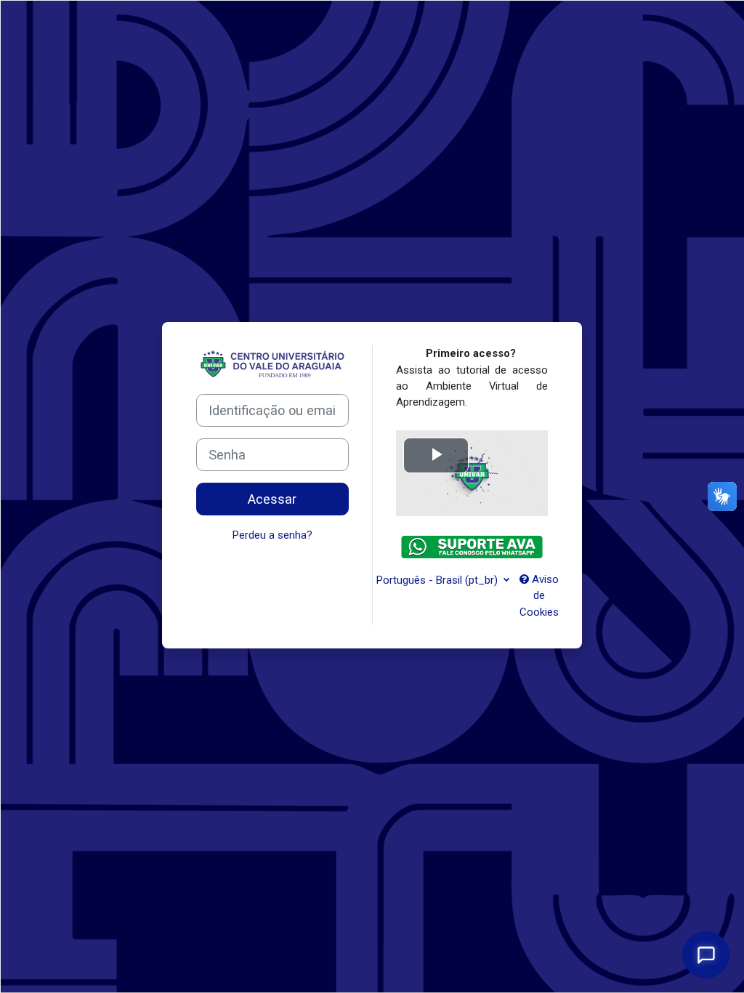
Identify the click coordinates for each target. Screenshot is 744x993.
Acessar (272, 499)
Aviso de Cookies (539, 596)
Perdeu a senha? (272, 535)
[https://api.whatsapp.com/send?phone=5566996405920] (472, 551)
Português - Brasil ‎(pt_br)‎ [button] (438, 580)
